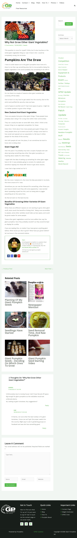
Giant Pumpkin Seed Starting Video (37, 361)
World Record (63, 164)
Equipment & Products (63, 74)
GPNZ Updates (38, 532)
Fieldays (67, 83)
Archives (61, 35)
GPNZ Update (64, 92)
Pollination (66, 121)
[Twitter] (15, 256)
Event (61, 80)
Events (66, 80)
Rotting (59, 143)
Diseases (66, 64)
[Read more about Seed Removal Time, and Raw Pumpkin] (39, 319)
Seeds (25, 45)
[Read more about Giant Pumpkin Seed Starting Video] (39, 347)
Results (66, 139)
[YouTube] (30, 524)
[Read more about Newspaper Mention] (36, 291)
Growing (60, 95)
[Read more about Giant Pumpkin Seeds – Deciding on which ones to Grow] (15, 347)
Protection (61, 124)
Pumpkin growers (61, 126)
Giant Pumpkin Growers (63, 86)
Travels (60, 155)
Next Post (49, 269)
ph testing (65, 118)
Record (60, 139)
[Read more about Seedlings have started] (15, 319)
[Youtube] (19, 256)
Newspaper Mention (35, 306)
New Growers (61, 104)
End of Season (62, 70)
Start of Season (65, 152)
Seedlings (66, 143)
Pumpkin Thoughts (63, 129)
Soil (59, 152)
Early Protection (62, 67)
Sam (15, 410)
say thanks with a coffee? (29, 247)
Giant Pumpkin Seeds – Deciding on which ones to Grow (14, 362)
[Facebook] (8, 256)
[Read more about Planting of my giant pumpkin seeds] (15, 289)
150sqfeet (61, 58)
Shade (68, 149)
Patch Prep (69, 107)
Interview (66, 95)
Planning (60, 121)
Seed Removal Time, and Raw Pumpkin (37, 333)
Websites (68, 158)
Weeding (60, 161)
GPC (59, 88)
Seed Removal (61, 146)
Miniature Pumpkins (62, 99)
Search (60, 21)
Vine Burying (66, 155)
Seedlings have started (14, 331)
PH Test (60, 118)
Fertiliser (61, 83)
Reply (47, 405)
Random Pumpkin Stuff (65, 134)
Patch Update (62, 112)
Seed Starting (62, 149)
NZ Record (61, 107)
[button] (28, 3)
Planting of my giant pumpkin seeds (13, 302)
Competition (63, 61)
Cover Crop (61, 64)
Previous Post (7, 269)
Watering (61, 158)
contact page (29, 517)
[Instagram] (12, 256)
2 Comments (9, 45)
